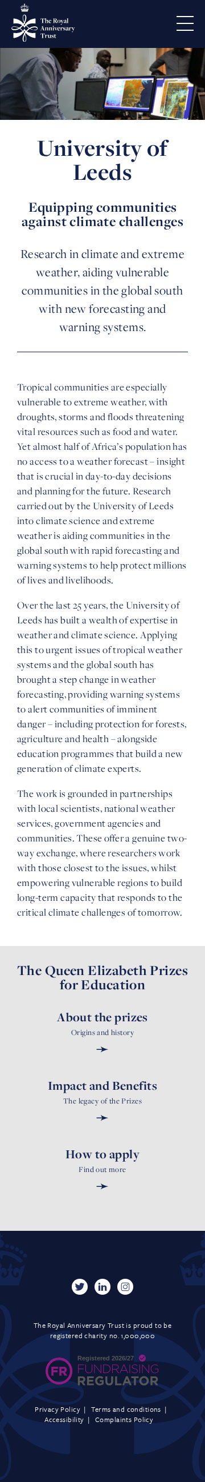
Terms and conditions (126, 1409)
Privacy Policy (57, 1409)
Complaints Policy (124, 1419)
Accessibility (64, 1419)
